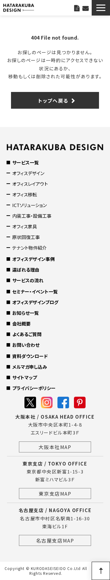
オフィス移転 (24, 194)
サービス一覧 (25, 162)
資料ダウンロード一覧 (77, 8)
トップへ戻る (53, 100)
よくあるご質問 (27, 334)
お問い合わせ (85, 8)
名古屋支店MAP (55, 540)
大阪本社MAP (54, 447)
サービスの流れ (27, 280)
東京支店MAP (54, 493)
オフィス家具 (24, 226)
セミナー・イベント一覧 (35, 291)
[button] (101, 8)
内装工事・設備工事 (31, 216)
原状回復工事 (26, 237)
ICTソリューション (29, 205)
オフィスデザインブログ (35, 302)
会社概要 (21, 323)
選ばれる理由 (25, 269)
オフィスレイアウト (30, 184)
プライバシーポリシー (34, 388)
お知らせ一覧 (25, 313)
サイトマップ (24, 377)
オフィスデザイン (28, 173)
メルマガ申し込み (29, 367)
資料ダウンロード (30, 356)
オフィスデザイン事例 (33, 259)
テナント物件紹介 (29, 247)
